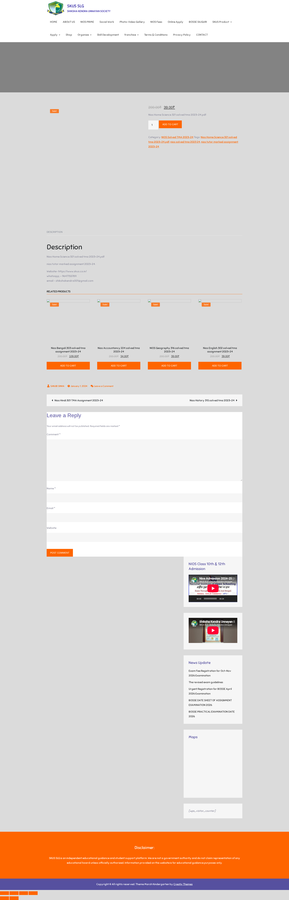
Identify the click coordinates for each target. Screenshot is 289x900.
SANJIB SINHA (57, 386)
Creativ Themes (183, 884)
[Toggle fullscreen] (23, 893)
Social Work (107, 22)
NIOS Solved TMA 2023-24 (177, 137)
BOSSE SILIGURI (198, 22)
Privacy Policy (182, 34)
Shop (69, 34)
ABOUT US (69, 22)
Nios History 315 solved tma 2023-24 (212, 400)
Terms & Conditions (156, 34)
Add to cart (170, 124)
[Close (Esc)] (4, 893)
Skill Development (108, 34)
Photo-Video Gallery (132, 22)
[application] (213, 588)
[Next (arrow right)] (14, 898)
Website (51, 528)
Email (51, 508)
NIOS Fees (156, 22)
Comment (54, 434)
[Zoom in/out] (33, 893)
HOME (53, 22)
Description (55, 232)
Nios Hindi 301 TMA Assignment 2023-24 (79, 400)
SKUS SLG (75, 6)
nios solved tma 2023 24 (185, 142)
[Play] (193, 598)
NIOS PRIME (87, 22)
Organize (83, 34)
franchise (130, 34)
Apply (54, 34)
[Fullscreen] (233, 598)
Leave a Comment (103, 386)
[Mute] (227, 598)
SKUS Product (220, 22)
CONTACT (202, 34)
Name (51, 488)
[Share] (14, 893)
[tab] (55, 231)
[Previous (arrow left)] (4, 898)
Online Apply (175, 22)
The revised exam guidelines (206, 682)
